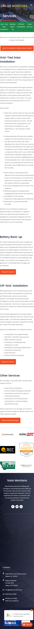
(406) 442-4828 (10, 594)
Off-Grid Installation (21, 25)
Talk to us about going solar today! (17, 48)
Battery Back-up (12, 26)
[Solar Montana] (14, 5)
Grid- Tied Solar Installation (4, 26)
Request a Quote (8, 272)
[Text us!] (27, 625)
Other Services (30, 25)
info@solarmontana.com (13, 590)
